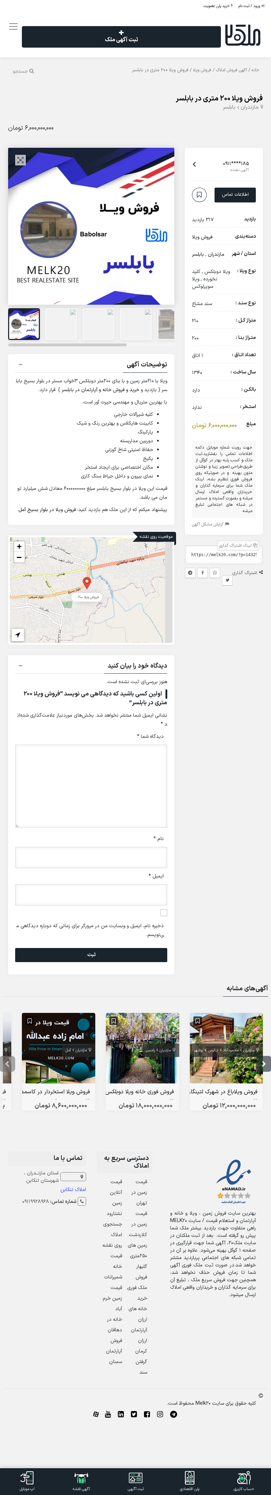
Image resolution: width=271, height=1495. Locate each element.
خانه (255, 70)
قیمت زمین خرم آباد (112, 1298)
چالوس (213, 1050)
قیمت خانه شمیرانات (113, 1266)
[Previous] (21, 226)
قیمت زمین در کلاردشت (138, 1224)
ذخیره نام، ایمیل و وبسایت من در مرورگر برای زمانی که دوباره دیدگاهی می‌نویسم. (90, 930)
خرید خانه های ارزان (137, 1309)
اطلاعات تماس (235, 194)
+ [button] (19, 546)
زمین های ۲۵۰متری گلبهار (137, 1256)
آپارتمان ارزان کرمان (139, 1340)
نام (158, 839)
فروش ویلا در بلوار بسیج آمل (47, 509)
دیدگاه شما (150, 736)
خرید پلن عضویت (217, 6)
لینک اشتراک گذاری (236, 545)
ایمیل (156, 876)
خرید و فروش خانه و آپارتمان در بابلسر (100, 390)
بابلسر (229, 107)
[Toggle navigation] (12, 26)
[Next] (161, 226)
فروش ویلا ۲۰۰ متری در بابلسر (219, 98)
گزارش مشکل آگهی (208, 524)
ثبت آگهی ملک (121, 40)
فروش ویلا (202, 70)
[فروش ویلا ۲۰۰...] (87, 583)
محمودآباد (231, 1050)
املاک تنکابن (73, 1189)
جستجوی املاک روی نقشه (112, 1235)
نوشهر (198, 1050)
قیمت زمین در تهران (139, 1192)
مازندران (250, 107)
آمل (68, 1050)
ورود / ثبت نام (250, 6)
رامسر (150, 1050)
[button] (91, 365)
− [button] (19, 557)
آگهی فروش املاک (231, 70)
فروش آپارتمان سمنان (114, 1351)
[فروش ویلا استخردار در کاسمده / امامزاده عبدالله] (58, 1049)
